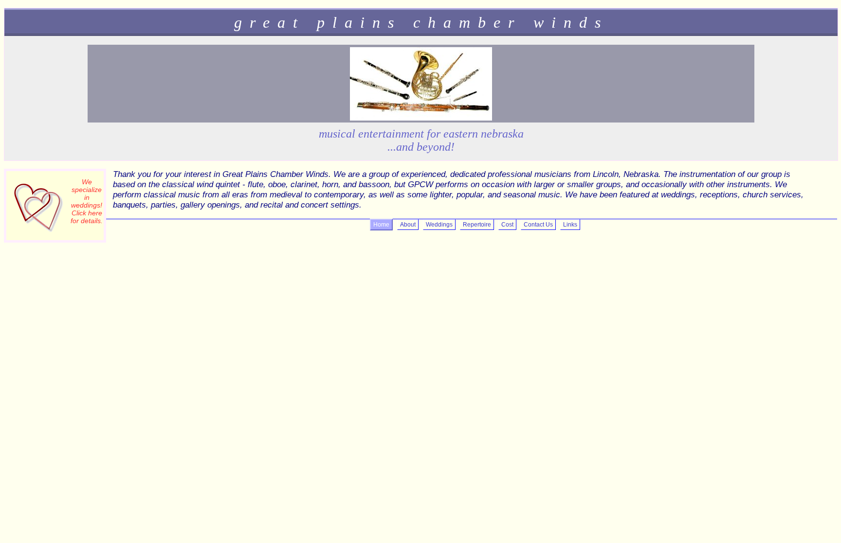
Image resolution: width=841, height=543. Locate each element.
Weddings (439, 224)
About (408, 224)
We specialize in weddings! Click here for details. (87, 201)
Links (570, 224)
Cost (507, 224)
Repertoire (477, 224)
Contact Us (538, 224)
